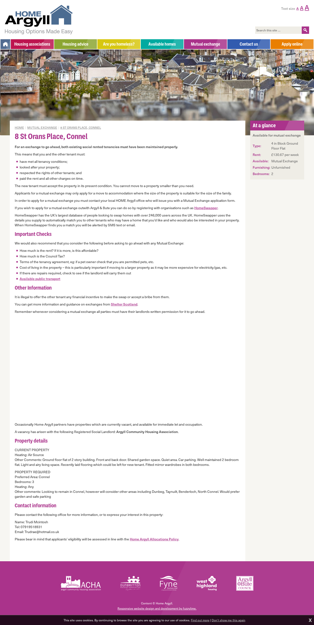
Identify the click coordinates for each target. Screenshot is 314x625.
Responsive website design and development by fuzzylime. (157, 608)
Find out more (200, 620)
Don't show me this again (228, 620)
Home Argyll (39, 19)
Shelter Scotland (124, 304)
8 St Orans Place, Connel (80, 127)
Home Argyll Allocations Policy (154, 539)
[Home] (5, 44)
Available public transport (40, 278)
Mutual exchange (42, 127)
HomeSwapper (206, 207)
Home (19, 127)
